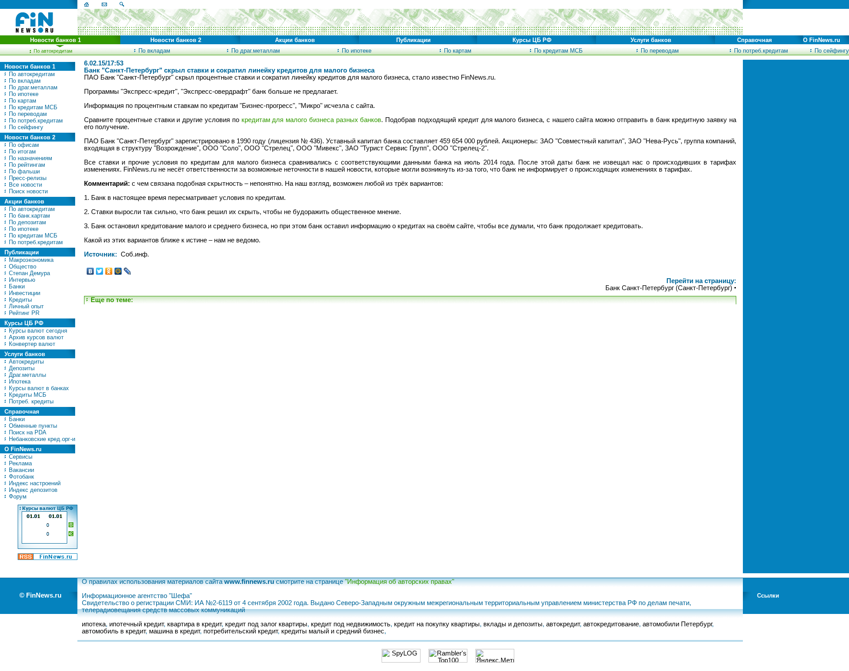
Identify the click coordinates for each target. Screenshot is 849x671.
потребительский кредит (240, 631)
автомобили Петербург (677, 624)
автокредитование (611, 624)
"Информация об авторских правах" (399, 581)
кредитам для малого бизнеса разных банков (311, 119)
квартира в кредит (194, 624)
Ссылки (768, 595)
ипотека (94, 624)
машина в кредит (174, 631)
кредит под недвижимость (350, 624)
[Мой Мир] (118, 271)
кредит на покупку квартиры (437, 624)
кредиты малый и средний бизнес (332, 631)
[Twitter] (99, 271)
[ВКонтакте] (90, 271)
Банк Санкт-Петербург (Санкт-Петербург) (668, 287)
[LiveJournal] (127, 271)
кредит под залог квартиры (266, 624)
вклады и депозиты (513, 624)
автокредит (563, 624)
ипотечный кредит (136, 624)
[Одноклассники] (109, 271)
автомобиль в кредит (113, 631)
